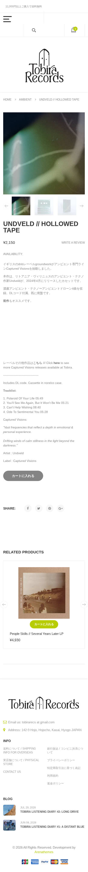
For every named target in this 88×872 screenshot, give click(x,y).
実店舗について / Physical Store (21, 762)
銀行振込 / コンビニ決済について (65, 750)
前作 (6, 300)
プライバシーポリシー (61, 760)
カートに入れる (44, 624)
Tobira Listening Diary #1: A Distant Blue (52, 826)
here (57, 363)
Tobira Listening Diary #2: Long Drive (49, 811)
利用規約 (52, 775)
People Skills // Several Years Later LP (36, 633)
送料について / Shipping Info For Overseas (19, 750)
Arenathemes (44, 852)
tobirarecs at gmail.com (38, 722)
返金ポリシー (55, 783)
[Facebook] (28, 508)
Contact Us (12, 771)
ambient (25, 99)
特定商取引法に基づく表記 (64, 768)
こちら (37, 363)
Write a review (73, 242)
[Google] (60, 508)
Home (7, 99)
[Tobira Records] (44, 64)
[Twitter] (39, 508)
